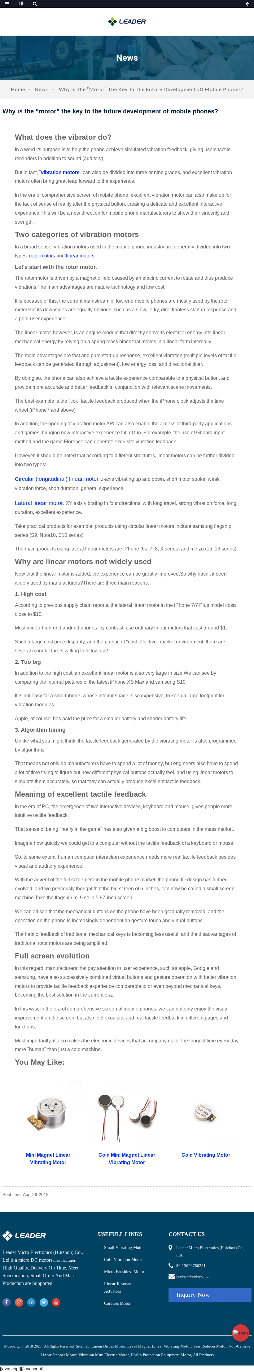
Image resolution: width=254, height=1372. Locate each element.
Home (18, 89)
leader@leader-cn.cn (193, 1276)
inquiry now (193, 1294)
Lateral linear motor (39, 503)
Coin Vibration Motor (123, 1259)
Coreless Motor (117, 1303)
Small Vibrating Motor (124, 1247)
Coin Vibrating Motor (206, 1155)
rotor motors (42, 255)
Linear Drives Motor (108, 1346)
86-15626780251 (191, 1265)
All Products (203, 1354)
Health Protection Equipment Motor (161, 1354)
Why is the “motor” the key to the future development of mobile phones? (151, 89)
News (41, 89)
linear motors (80, 255)
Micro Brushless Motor (124, 1271)
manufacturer (64, 1260)
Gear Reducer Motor (210, 1346)
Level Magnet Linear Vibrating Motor (159, 1346)
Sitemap (83, 1346)
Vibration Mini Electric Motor (103, 1354)
